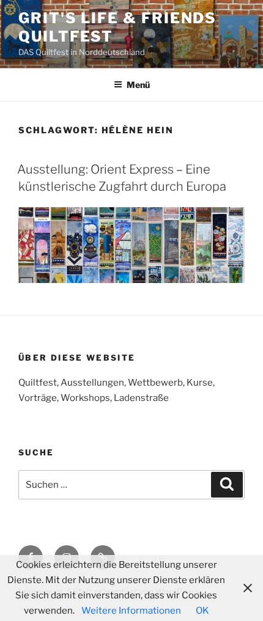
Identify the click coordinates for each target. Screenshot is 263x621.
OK (202, 610)
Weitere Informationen (131, 610)
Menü (138, 84)
